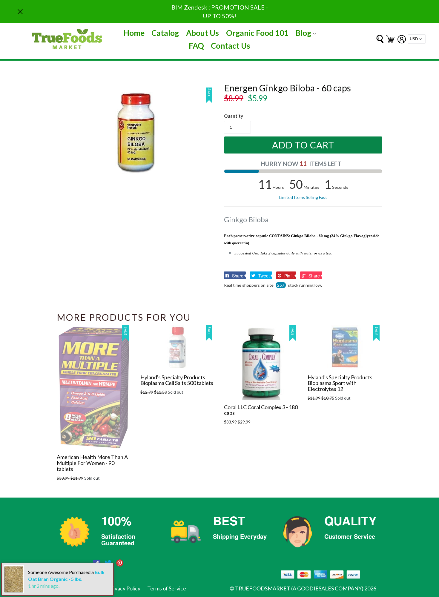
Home (134, 33)
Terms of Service (166, 588)
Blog (307, 33)
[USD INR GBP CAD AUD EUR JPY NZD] (417, 39)
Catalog (165, 33)
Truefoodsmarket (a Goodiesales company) (299, 588)
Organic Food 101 (257, 33)
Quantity (233, 116)
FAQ (196, 45)
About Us (202, 33)
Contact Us (230, 45)
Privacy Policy (124, 588)
